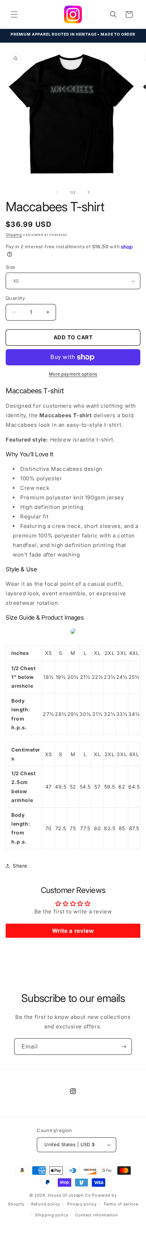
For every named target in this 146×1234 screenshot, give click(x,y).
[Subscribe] (123, 1046)
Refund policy (45, 1204)
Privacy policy (82, 1204)
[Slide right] (88, 192)
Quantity (15, 298)
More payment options (73, 374)
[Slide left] (57, 192)
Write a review (73, 930)
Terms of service (120, 1204)
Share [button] (20, 866)
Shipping (14, 234)
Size (11, 267)
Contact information (96, 1214)
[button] (14, 14)
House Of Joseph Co (69, 1195)
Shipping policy (51, 1214)
